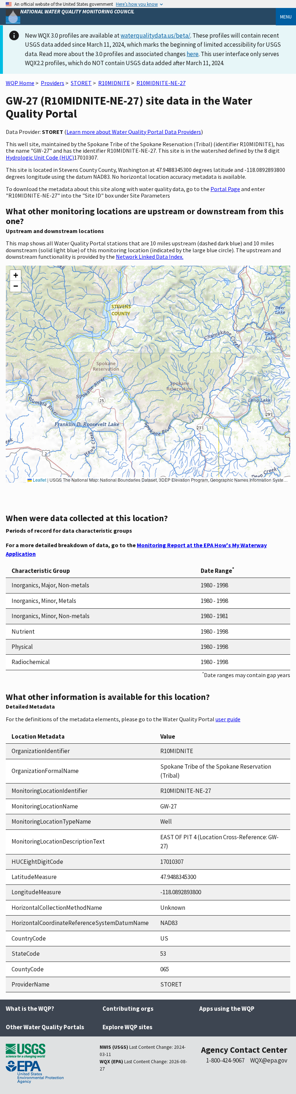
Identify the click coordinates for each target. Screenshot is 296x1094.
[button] (15, 275)
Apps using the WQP (226, 1009)
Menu (286, 16)
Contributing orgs (128, 1009)
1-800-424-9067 (225, 1060)
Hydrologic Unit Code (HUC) (40, 157)
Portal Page (225, 189)
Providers (52, 82)
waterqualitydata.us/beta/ (155, 35)
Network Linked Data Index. (149, 256)
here (193, 54)
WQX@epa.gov (268, 1060)
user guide (228, 719)
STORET (81, 82)
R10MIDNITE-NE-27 (161, 82)
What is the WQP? (30, 1009)
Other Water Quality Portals (45, 1027)
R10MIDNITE (114, 82)
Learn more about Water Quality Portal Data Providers (133, 131)
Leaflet (39, 480)
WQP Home (20, 82)
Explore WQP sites (127, 1027)
